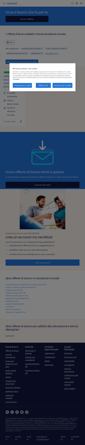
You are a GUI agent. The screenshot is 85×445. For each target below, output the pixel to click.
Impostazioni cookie (22, 85)
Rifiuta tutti (43, 85)
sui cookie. (16, 79)
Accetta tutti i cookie (62, 85)
